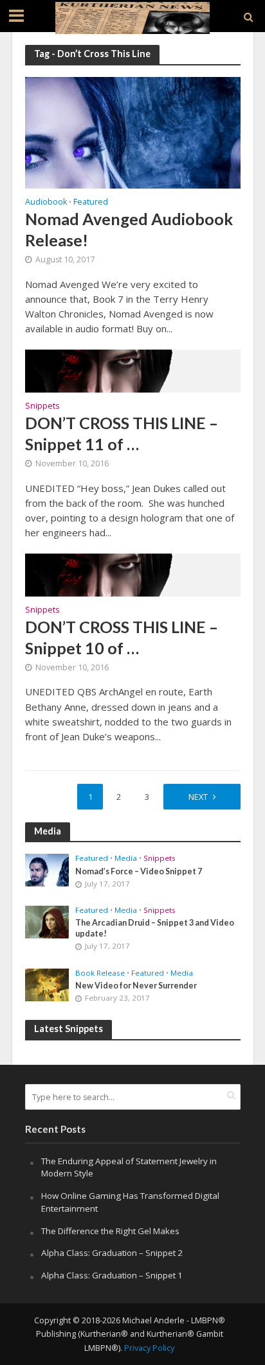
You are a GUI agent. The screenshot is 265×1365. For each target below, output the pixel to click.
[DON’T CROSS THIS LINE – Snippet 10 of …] (133, 573)
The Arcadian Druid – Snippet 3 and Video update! (154, 928)
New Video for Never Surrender (136, 985)
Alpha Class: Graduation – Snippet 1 (112, 1275)
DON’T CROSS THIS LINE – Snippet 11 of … (121, 433)
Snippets (42, 406)
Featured (90, 202)
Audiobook (46, 202)
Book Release (100, 973)
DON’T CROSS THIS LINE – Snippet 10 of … (121, 637)
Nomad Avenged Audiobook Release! (129, 229)
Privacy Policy (149, 1348)
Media (125, 858)
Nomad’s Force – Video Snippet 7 (138, 871)
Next (198, 797)
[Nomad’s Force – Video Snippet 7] (47, 869)
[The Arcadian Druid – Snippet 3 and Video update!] (47, 921)
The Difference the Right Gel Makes (110, 1231)
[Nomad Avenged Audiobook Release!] (133, 131)
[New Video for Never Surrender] (47, 984)
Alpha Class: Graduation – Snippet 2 (112, 1253)
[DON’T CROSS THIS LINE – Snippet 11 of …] (133, 369)
